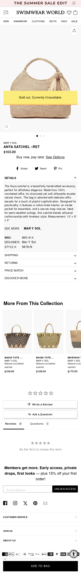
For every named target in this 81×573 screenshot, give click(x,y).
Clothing (38, 21)
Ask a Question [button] (42, 414)
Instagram (15, 503)
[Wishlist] (69, 14)
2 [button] (41, 136)
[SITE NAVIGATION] (4, 13)
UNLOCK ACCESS (65, 489)
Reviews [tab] (10, 423)
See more (23, 228)
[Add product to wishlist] (29, 364)
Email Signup (45, 503)
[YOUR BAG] (76, 13)
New (6, 21)
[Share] (74, 31)
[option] (40, 78)
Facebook (5, 503)
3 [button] (44, 136)
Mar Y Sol (10, 142)
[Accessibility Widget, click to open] (74, 554)
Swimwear (20, 21)
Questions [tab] (37, 423)
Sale (74, 21)
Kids (64, 21)
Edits (53, 21)
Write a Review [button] (42, 404)
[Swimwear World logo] (40, 12)
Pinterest (35, 503)
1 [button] (37, 136)
